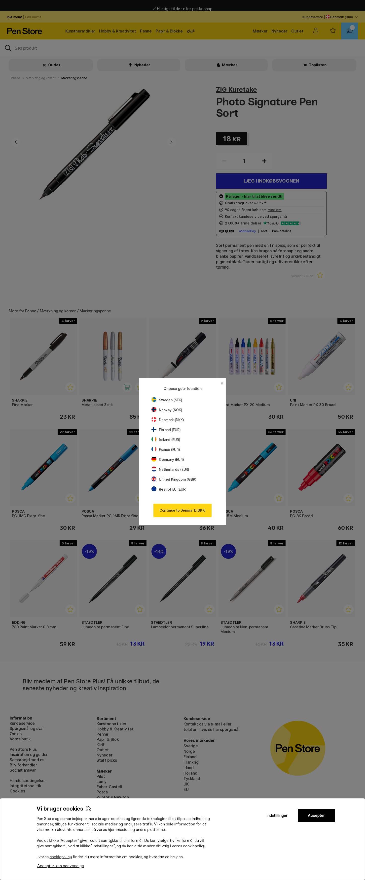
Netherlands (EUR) (174, 469)
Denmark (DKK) (171, 420)
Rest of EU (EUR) (172, 489)
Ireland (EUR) (169, 440)
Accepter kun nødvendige (60, 865)
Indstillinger (277, 815)
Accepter (316, 815)
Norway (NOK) (170, 410)
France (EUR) (169, 449)
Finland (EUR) (170, 430)
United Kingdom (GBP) (177, 479)
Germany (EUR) (171, 459)
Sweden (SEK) (170, 400)
